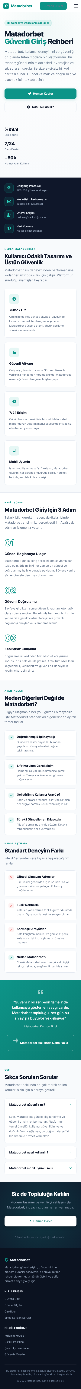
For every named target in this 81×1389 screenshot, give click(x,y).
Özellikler (10, 1311)
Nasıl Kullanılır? (43, 107)
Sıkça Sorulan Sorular (18, 1317)
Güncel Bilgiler (13, 1305)
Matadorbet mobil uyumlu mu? (31, 1168)
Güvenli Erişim (53, 6)
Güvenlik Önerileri (15, 1354)
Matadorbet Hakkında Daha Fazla (44, 1043)
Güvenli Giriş (12, 1298)
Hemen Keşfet (43, 93)
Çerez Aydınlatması (17, 1348)
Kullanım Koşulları (15, 1335)
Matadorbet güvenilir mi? (27, 1104)
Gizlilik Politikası (14, 1341)
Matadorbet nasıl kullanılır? (28, 1152)
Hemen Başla (42, 1221)
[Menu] (76, 6)
